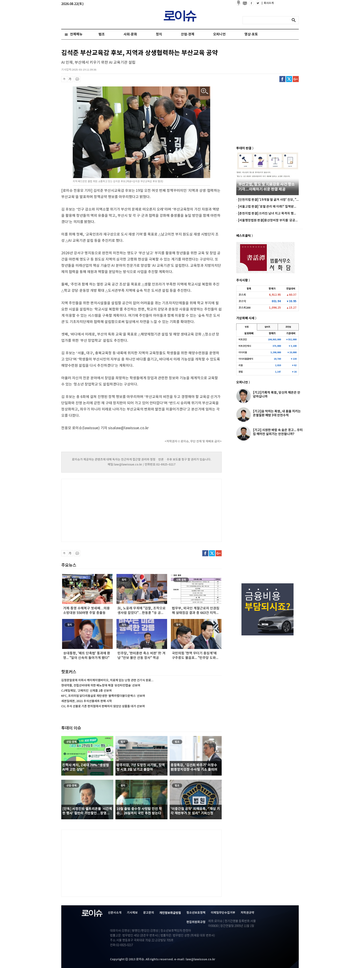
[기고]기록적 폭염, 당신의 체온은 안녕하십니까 (276, 394)
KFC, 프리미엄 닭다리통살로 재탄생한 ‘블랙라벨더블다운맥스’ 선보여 (103, 696)
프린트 (77, 79)
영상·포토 (251, 34)
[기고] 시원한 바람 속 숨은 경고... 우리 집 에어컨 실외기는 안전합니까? (278, 432)
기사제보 (132, 912)
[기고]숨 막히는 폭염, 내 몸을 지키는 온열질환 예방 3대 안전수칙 (277, 413)
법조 (102, 34)
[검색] (295, 20)
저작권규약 (247, 912)
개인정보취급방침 (170, 913)
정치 (159, 34)
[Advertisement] (103, 510)
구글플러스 (296, 79)
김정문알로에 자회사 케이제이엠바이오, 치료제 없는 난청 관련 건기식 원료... (107, 680)
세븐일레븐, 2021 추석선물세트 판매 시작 (86, 701)
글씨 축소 (64, 79)
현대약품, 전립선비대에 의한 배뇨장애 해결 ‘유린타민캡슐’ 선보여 (100, 685)
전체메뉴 (76, 34)
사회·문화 (130, 34)
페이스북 (282, 79)
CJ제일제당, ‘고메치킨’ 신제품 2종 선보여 (86, 690)
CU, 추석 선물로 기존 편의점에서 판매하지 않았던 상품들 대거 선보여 (103, 706)
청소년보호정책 (195, 912)
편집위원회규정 (195, 922)
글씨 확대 (70, 79)
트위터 (289, 79)
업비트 (267, 327)
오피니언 (219, 34)
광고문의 (148, 912)
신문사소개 (114, 912)
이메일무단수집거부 (223, 912)
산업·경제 (187, 34)
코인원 (288, 327)
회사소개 (268, 3)
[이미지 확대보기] (204, 91)
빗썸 (247, 327)
